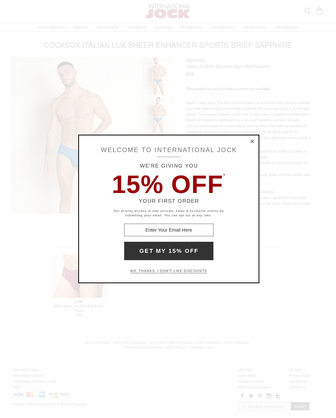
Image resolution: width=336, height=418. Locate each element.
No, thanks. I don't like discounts (168, 271)
